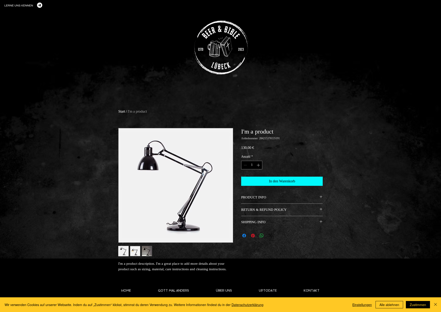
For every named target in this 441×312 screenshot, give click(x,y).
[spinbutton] (252, 165)
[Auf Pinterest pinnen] (253, 235)
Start (121, 111)
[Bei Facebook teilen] (244, 235)
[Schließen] (435, 304)
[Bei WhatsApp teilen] (261, 235)
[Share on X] (270, 235)
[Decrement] (245, 165)
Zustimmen (418, 304)
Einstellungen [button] (362, 304)
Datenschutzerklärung (247, 304)
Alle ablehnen (389, 304)
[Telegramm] (39, 5)
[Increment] (259, 165)
